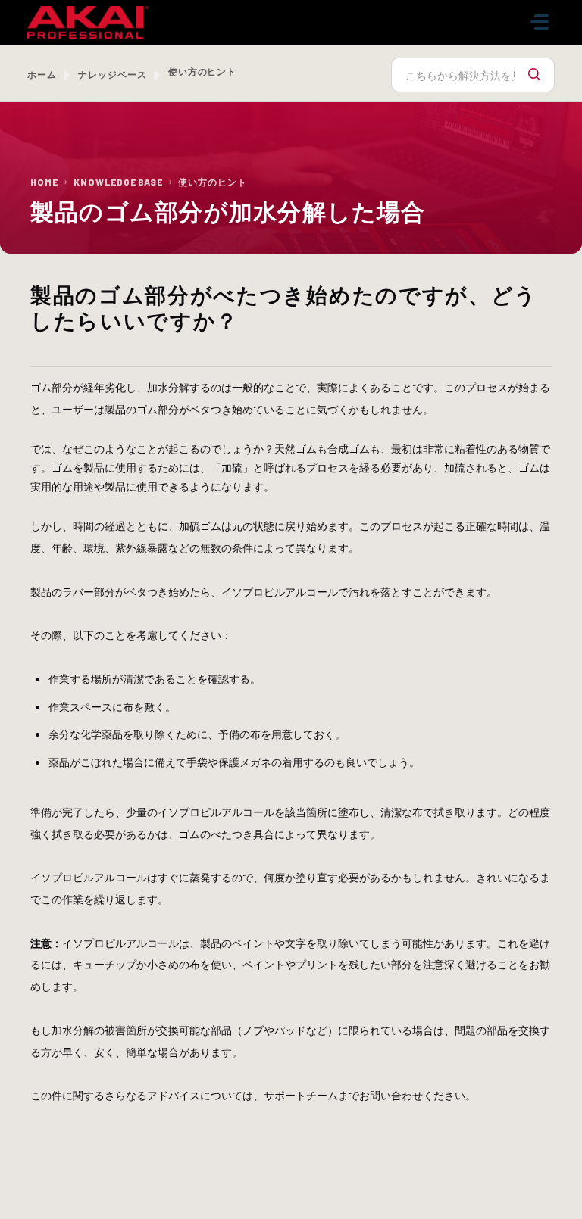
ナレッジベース (112, 74)
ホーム (42, 74)
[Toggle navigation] (539, 22)
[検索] (534, 75)
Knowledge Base (118, 181)
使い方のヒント (212, 181)
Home (44, 181)
